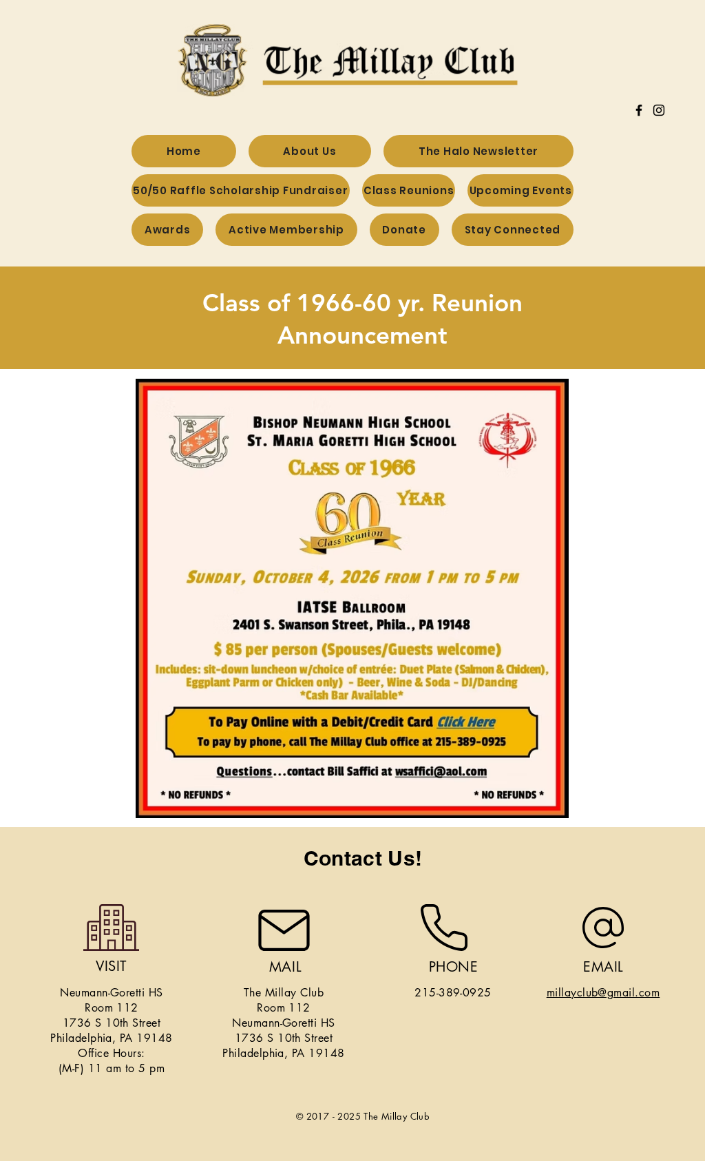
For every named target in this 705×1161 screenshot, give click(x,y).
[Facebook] (638, 110)
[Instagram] (658, 110)
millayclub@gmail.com (603, 992)
